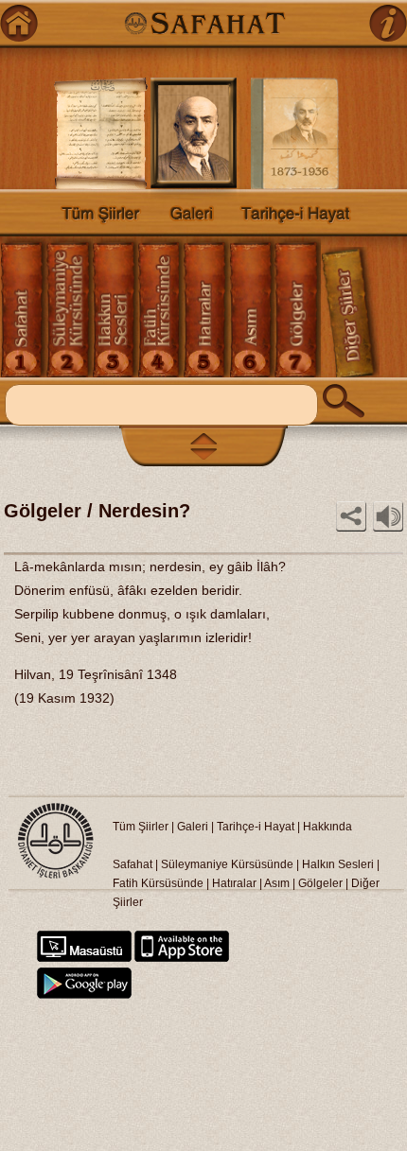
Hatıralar (234, 883)
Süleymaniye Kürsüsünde (227, 864)
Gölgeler (320, 883)
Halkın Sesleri (338, 864)
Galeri (192, 826)
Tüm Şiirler (140, 826)
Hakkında (327, 826)
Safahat (132, 864)
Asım (278, 883)
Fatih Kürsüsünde (158, 883)
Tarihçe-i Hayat (255, 826)
